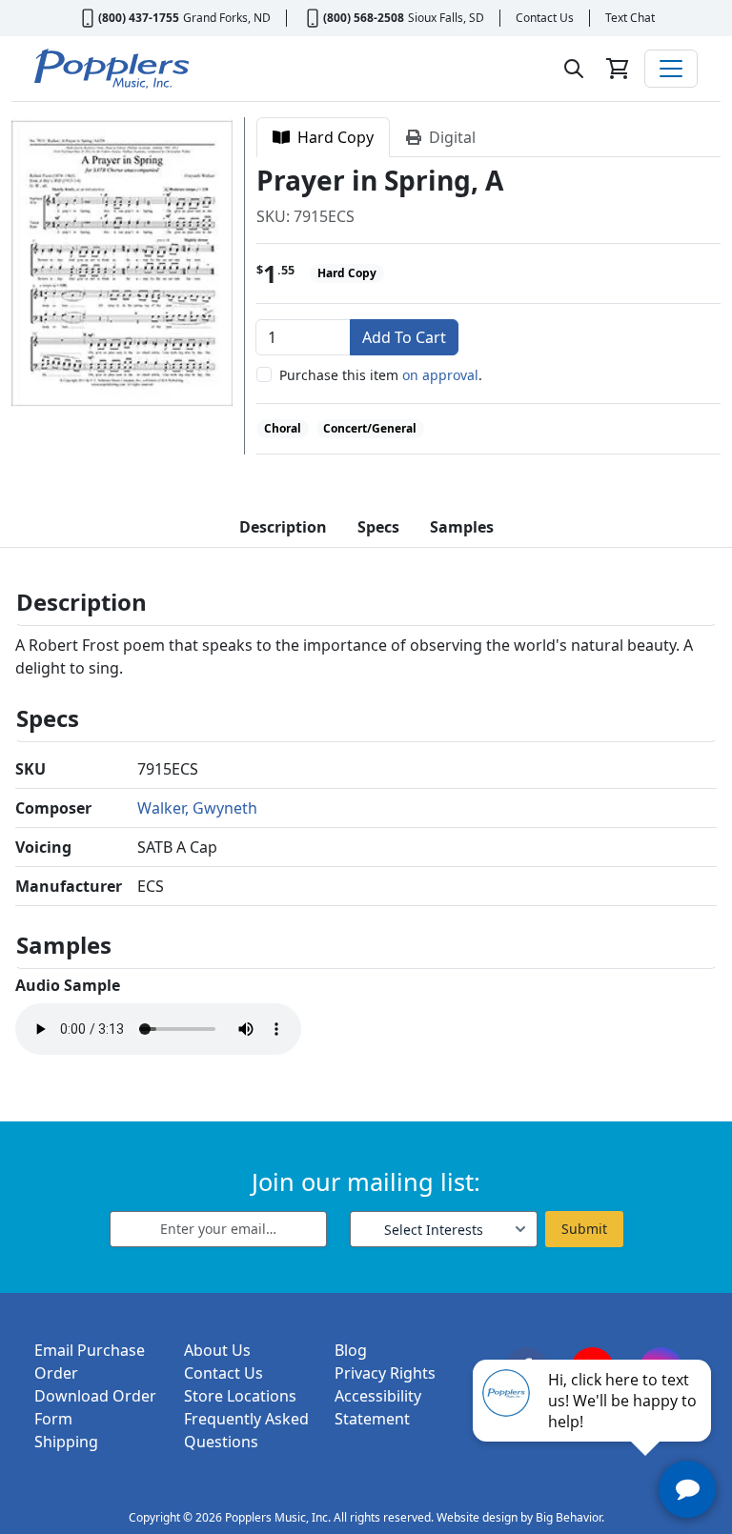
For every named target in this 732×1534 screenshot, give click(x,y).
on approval (440, 375)
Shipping (66, 1441)
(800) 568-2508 (363, 18)
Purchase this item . (380, 375)
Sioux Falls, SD (446, 18)
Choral (282, 428)
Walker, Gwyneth (197, 807)
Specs (378, 526)
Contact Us (545, 18)
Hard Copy (332, 137)
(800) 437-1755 (138, 18)
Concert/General (370, 428)
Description (283, 526)
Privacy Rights (385, 1372)
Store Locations (240, 1395)
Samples (462, 526)
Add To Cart (404, 337)
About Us (217, 1350)
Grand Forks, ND (227, 18)
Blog (351, 1350)
